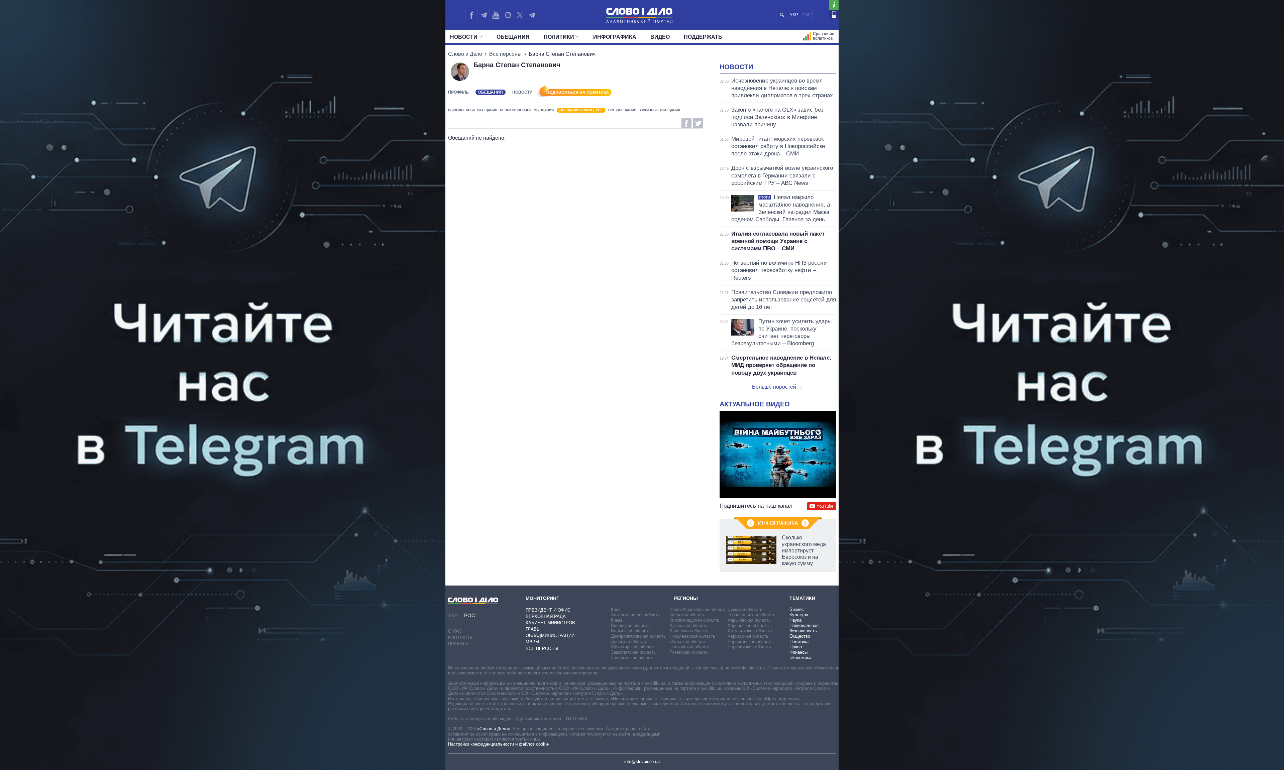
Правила (458, 643)
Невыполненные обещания (527, 110)
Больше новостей (774, 387)
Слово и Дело (465, 54)
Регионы (686, 598)
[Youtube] (496, 15)
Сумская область (745, 609)
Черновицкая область (749, 646)
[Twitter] (520, 15)
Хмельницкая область (750, 630)
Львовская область (688, 630)
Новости (463, 37)
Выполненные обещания (472, 110)
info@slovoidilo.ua (642, 761)
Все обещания (622, 110)
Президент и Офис (548, 610)
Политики (559, 37)
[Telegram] (483, 15)
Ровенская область (688, 652)
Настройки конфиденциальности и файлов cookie (498, 744)
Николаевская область (692, 636)
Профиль (458, 92)
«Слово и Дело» (493, 728)
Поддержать (703, 37)
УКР (794, 14)
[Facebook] (471, 15)
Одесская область (688, 641)
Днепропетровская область (638, 636)
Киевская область (687, 614)
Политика (799, 641)
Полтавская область (690, 646)
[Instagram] (508, 15)
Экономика (800, 657)
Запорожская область (633, 657)
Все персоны (505, 54)
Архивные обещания (659, 110)
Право (795, 646)
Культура (798, 614)
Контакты (460, 637)
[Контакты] (834, 14)
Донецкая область (629, 641)
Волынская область (631, 630)
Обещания (513, 37)
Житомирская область (633, 646)
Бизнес (796, 609)
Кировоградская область (694, 620)
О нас (455, 631)
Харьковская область (749, 620)
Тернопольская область (751, 614)
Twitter (698, 123)
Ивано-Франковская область (698, 609)
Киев (616, 609)
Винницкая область (630, 625)
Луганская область (688, 625)
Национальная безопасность (804, 628)
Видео (660, 37)
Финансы (798, 652)
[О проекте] (834, 5)
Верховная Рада (546, 616)
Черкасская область (748, 636)
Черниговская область (750, 641)
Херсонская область (748, 625)
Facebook (686, 123)
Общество (799, 636)
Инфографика (614, 37)
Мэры (532, 641)
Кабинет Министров (550, 622)
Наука (795, 620)
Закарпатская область (633, 652)
